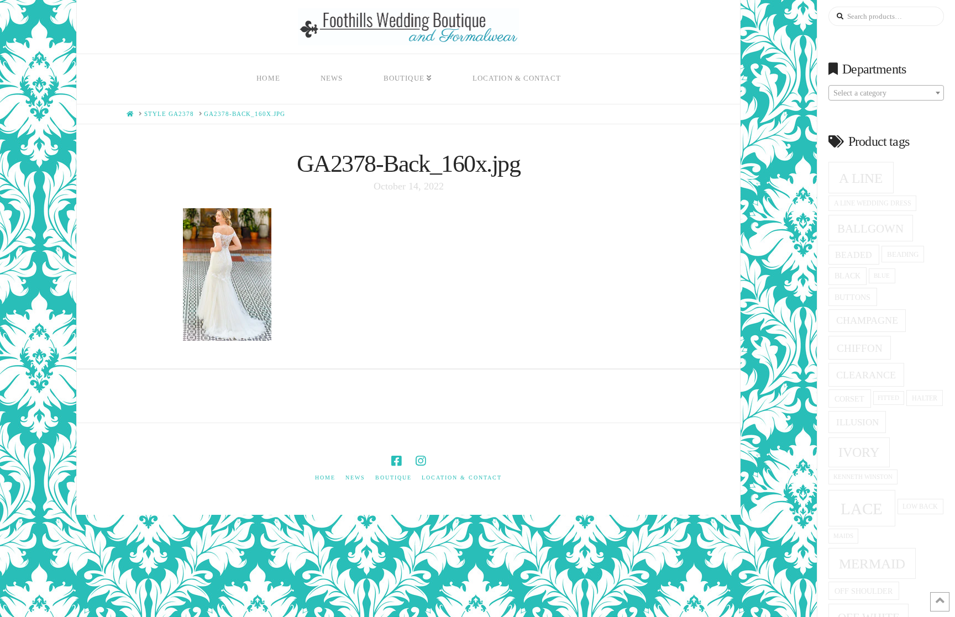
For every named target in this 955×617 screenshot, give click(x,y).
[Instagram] (421, 461)
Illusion (857, 422)
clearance (866, 375)
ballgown (870, 228)
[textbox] (886, 93)
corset (849, 398)
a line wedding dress (872, 203)
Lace (862, 509)
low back (920, 506)
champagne (867, 320)
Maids (843, 535)
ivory (858, 452)
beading (903, 254)
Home (325, 477)
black (847, 276)
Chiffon (860, 348)
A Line (861, 178)
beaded (853, 255)
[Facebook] (396, 461)
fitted (888, 398)
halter (924, 398)
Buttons (852, 297)
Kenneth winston (863, 476)
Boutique (393, 477)
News (355, 477)
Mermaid (872, 563)
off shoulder (864, 591)
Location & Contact (462, 477)
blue (882, 275)
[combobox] (886, 93)
